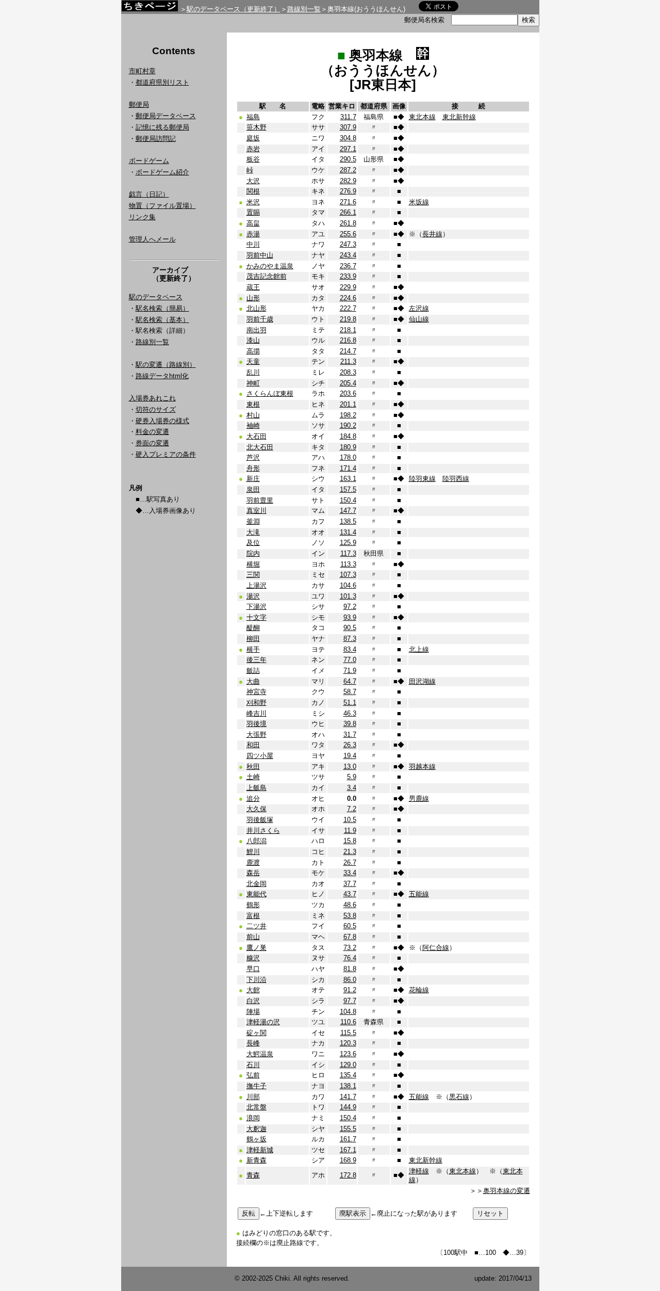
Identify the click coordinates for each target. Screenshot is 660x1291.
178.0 (348, 457)
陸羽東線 (422, 478)
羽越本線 (422, 766)
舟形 (253, 468)
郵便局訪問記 (156, 138)
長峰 (253, 1043)
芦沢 (253, 457)
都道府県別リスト (162, 82)
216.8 (348, 340)
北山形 (256, 308)
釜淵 (253, 521)
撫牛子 (256, 1086)
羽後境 (256, 724)
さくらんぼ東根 (269, 393)
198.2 (348, 415)
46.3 (349, 713)
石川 (253, 1065)
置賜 (253, 212)
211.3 (348, 361)
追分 (253, 798)
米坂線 (419, 202)
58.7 (349, 692)
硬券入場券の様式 (162, 421)
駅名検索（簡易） (162, 308)
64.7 (349, 681)
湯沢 (253, 596)
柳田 (253, 638)
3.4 (351, 788)
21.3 (349, 852)
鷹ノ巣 (256, 947)
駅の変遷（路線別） (166, 364)
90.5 (349, 628)
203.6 (348, 393)
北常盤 (256, 1107)
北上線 (419, 649)
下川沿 (256, 979)
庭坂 (253, 138)
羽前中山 (259, 255)
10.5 (349, 820)
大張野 (256, 734)
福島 (253, 117)
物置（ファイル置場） (162, 205)
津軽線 (419, 1171)
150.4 (348, 500)
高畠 (253, 223)
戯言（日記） (149, 194)
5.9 (351, 777)
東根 (253, 404)
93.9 (349, 617)
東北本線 (422, 117)
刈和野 (256, 702)
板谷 (253, 159)
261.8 (348, 223)
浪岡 (253, 1118)
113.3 (348, 564)
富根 (253, 915)
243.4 (348, 255)
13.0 (349, 766)
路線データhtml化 (162, 376)
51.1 (349, 702)
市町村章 (142, 71)
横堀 (253, 564)
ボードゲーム (149, 161)
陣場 (253, 1011)
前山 (253, 937)
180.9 (348, 447)
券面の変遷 (152, 443)
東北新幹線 (459, 117)
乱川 (253, 372)
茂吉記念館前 (266, 276)
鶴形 (253, 905)
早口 (253, 969)
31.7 (349, 734)
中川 (253, 244)
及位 (253, 542)
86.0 (349, 979)
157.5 (348, 489)
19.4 (349, 756)
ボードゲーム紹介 (162, 172)
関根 (253, 191)
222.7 (348, 308)
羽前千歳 (259, 319)
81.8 (349, 969)
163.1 (348, 478)
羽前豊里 (259, 500)
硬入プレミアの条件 (166, 454)
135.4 (348, 1075)
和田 (253, 745)
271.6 (348, 202)
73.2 (349, 947)
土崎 (253, 777)
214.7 (348, 351)
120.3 (348, 1043)
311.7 (348, 117)
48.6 (349, 905)
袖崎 (253, 425)
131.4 (348, 532)
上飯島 (256, 788)
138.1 (348, 1086)
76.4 (349, 958)
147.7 (348, 510)
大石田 (256, 436)
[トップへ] (149, 8)
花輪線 (419, 990)
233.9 (348, 276)
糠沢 (253, 958)
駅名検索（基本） (162, 320)
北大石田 (259, 447)
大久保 (256, 809)
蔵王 (253, 287)
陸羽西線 (455, 478)
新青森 (256, 1160)
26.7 (349, 862)
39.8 (349, 724)
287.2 (348, 170)
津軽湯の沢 (263, 1022)
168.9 (348, 1160)
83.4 (349, 649)
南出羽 (256, 330)
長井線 (432, 234)
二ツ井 (256, 926)
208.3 (348, 372)
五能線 (419, 894)
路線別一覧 (304, 9)
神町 (253, 383)
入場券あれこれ (152, 398)
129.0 (348, 1065)
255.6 (348, 234)
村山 (253, 415)
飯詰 (253, 670)
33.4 (349, 873)
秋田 (253, 766)
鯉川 (253, 852)
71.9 (349, 670)
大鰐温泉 (259, 1054)
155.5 (348, 1129)
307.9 (348, 127)
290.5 (348, 159)
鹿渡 (253, 862)
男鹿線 (419, 798)
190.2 (348, 425)
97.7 (349, 1001)
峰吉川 (256, 713)
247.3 (348, 244)
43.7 (349, 894)
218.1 (348, 330)
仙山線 (419, 319)
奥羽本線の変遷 (506, 1191)
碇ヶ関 (256, 1033)
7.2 (351, 809)
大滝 (253, 532)
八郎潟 (256, 841)
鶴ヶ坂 (256, 1139)
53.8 (349, 915)
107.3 (348, 574)
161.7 (348, 1139)
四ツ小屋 (259, 756)
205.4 (348, 383)
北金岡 (256, 883)
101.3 (348, 596)
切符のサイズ (156, 409)
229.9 (348, 287)
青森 (253, 1175)
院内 (253, 553)
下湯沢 (256, 606)
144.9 (348, 1107)
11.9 (350, 830)
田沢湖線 (422, 681)
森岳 (253, 873)
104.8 (348, 1011)
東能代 (256, 894)
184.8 (348, 436)
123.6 (348, 1054)
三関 (253, 574)
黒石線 (459, 1097)
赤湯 (253, 234)
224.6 (348, 298)
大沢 (253, 181)
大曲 (253, 681)
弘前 (253, 1075)
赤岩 (253, 149)
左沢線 (419, 308)
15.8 (349, 841)
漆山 (253, 340)
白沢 (253, 1001)
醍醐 (253, 628)
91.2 (349, 990)
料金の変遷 (152, 431)
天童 (253, 361)
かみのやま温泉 (269, 266)
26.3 (349, 745)
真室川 (256, 510)
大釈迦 (256, 1129)
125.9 (348, 542)
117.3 (348, 553)
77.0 (349, 660)
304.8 (348, 138)
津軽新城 (259, 1150)
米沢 (253, 202)
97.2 (349, 606)
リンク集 (142, 217)
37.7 (349, 883)
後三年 (256, 660)
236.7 (348, 266)
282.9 (348, 181)
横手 (253, 649)
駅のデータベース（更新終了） (233, 9)
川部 (253, 1097)
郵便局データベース (166, 116)
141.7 (348, 1097)
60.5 (349, 926)
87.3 (349, 638)
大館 (253, 990)
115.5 (348, 1033)
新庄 (253, 478)
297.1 (348, 149)
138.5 (348, 521)
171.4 (348, 468)
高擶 (253, 351)
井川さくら (263, 830)
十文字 (256, 617)
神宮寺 (256, 692)
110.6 (348, 1022)
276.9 (348, 191)
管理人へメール (152, 239)
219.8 (348, 319)
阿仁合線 (435, 947)
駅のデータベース (156, 297)
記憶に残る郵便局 (162, 127)
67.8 (349, 937)
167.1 (348, 1150)
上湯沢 (256, 585)
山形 (253, 298)
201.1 (348, 404)
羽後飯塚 (259, 820)
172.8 (348, 1175)
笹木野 (256, 127)
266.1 (348, 212)
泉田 (253, 489)
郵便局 (139, 104)
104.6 (348, 585)
